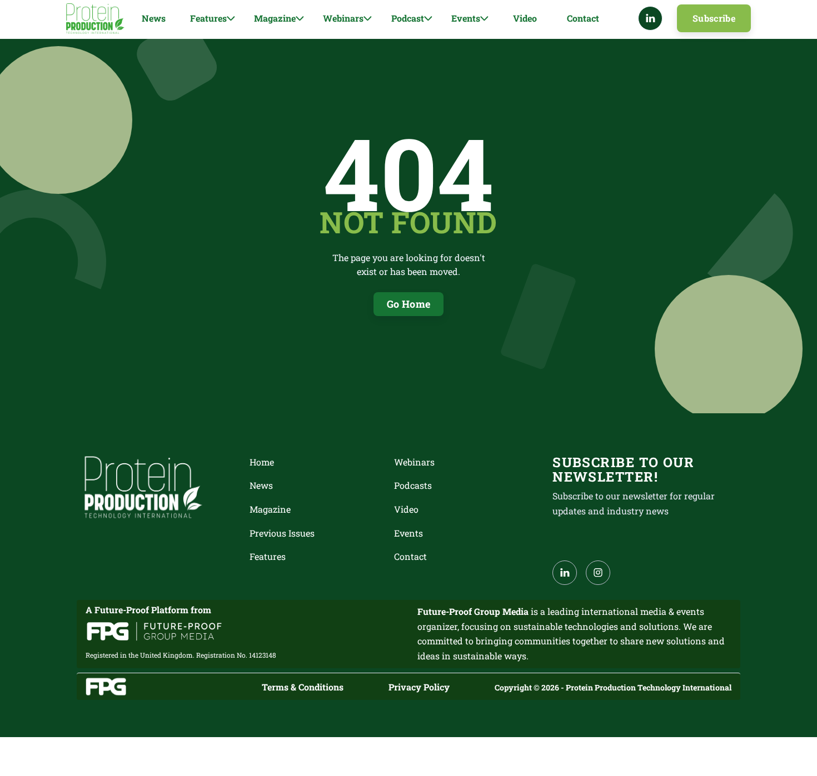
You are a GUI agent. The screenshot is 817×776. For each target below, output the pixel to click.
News (154, 18)
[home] (95, 18)
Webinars (414, 462)
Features (268, 556)
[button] (213, 18)
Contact (583, 18)
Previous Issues (282, 533)
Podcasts (413, 485)
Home (262, 462)
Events (408, 533)
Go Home (409, 304)
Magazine (270, 509)
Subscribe (714, 18)
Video (525, 18)
